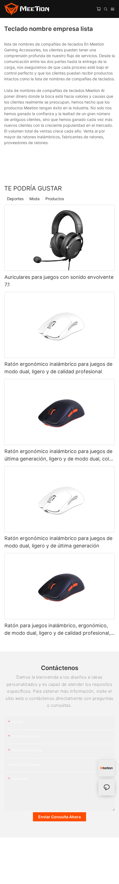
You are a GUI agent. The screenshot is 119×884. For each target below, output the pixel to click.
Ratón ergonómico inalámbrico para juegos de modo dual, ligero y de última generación (58, 542)
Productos (54, 198)
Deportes (15, 198)
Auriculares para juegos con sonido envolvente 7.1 (58, 280)
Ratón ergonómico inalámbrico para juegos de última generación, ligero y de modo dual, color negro (59, 455)
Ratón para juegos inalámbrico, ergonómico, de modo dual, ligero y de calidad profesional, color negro (57, 630)
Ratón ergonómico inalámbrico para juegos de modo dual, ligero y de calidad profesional (58, 367)
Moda (34, 198)
